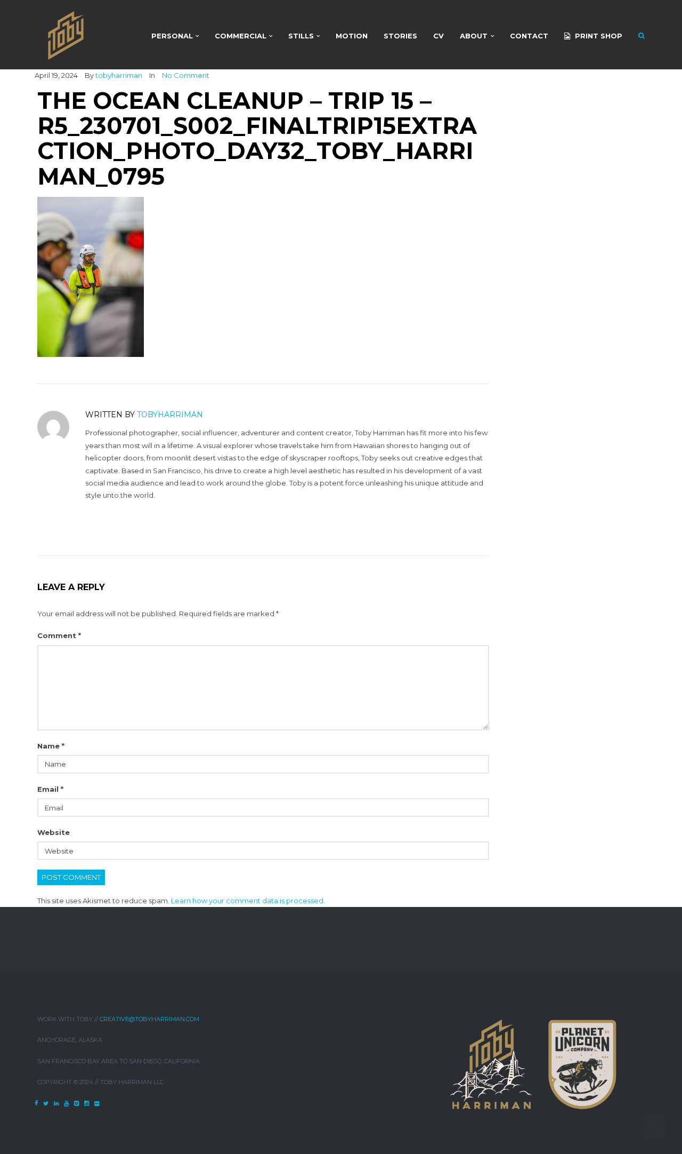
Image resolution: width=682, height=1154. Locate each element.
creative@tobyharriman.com (149, 1019)
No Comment (185, 75)
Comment (59, 635)
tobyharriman (118, 75)
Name (50, 746)
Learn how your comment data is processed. (248, 900)
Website (53, 832)
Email (50, 789)
